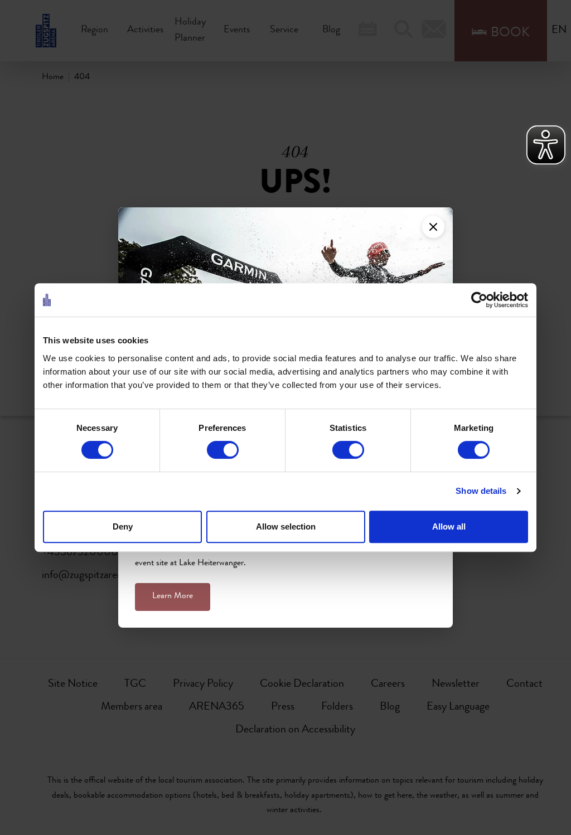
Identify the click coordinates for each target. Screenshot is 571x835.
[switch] (223, 450)
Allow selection (286, 526)
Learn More (172, 596)
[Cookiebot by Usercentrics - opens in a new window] (479, 300)
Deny (123, 526)
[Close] (433, 227)
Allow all (449, 526)
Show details (481, 491)
